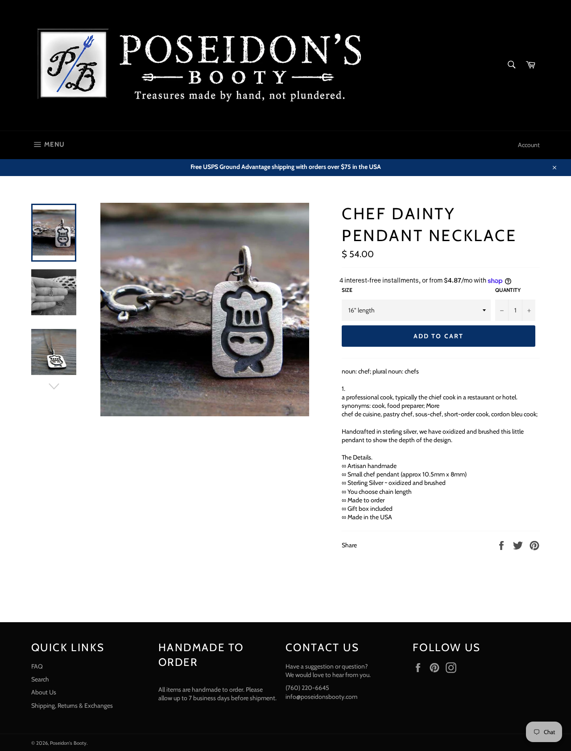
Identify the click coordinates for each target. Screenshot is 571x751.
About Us (43, 692)
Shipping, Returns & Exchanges (72, 706)
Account (529, 145)
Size (347, 290)
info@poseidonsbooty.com (321, 697)
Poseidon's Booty (68, 743)
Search (40, 679)
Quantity (508, 290)
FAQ (37, 666)
